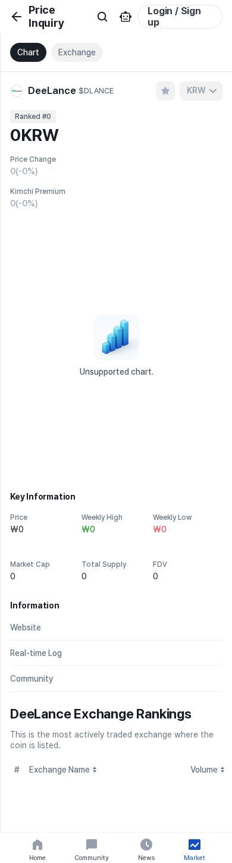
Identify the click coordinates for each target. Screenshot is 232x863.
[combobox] (201, 91)
